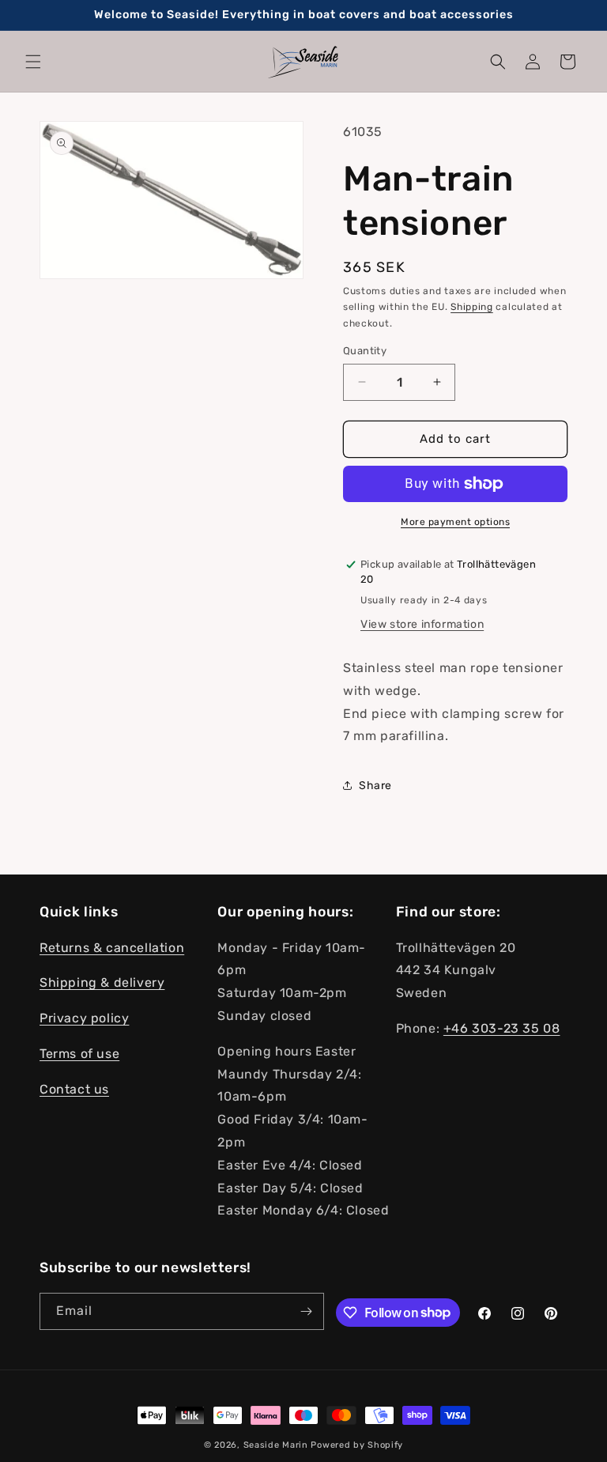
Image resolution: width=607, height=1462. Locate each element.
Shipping (472, 306)
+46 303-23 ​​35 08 (501, 1028)
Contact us (74, 1089)
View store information (422, 624)
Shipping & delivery (102, 982)
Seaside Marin (275, 1445)
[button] (33, 61)
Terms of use (79, 1053)
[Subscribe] (305, 1311)
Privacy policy (84, 1018)
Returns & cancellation (112, 947)
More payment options (455, 521)
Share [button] (375, 785)
